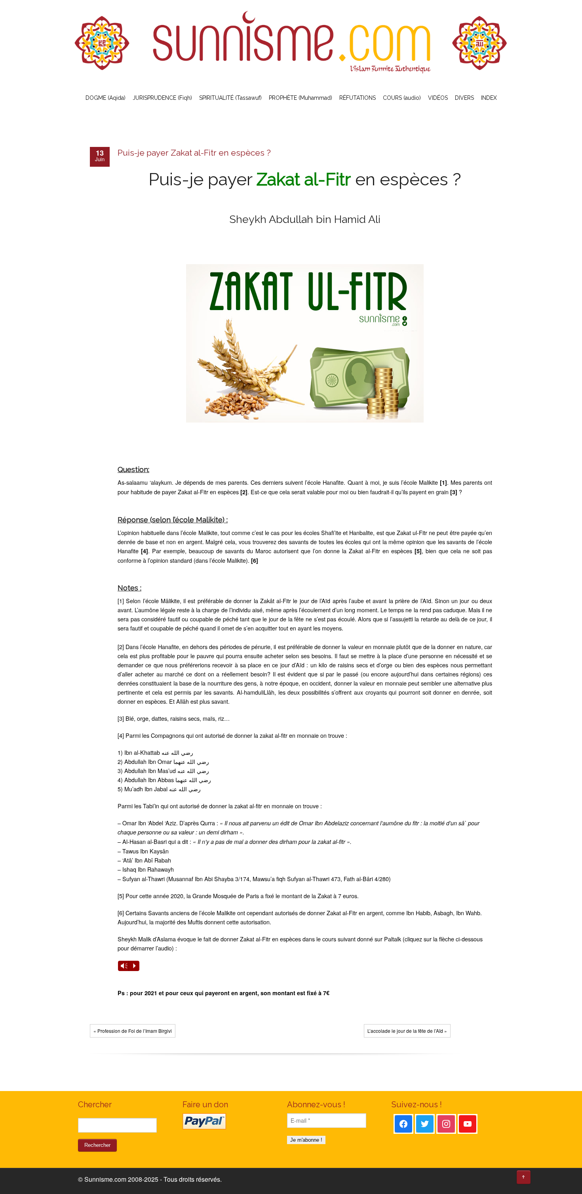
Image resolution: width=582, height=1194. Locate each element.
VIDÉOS (438, 98)
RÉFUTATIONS (357, 98)
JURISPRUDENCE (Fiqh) (162, 98)
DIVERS (464, 98)
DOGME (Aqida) (106, 98)
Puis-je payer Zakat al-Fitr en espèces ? (194, 153)
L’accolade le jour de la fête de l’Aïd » (407, 1030)
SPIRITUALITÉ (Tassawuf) (230, 98)
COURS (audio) (402, 98)
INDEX (489, 98)
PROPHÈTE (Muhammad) (300, 98)
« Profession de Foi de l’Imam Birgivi (132, 1030)
